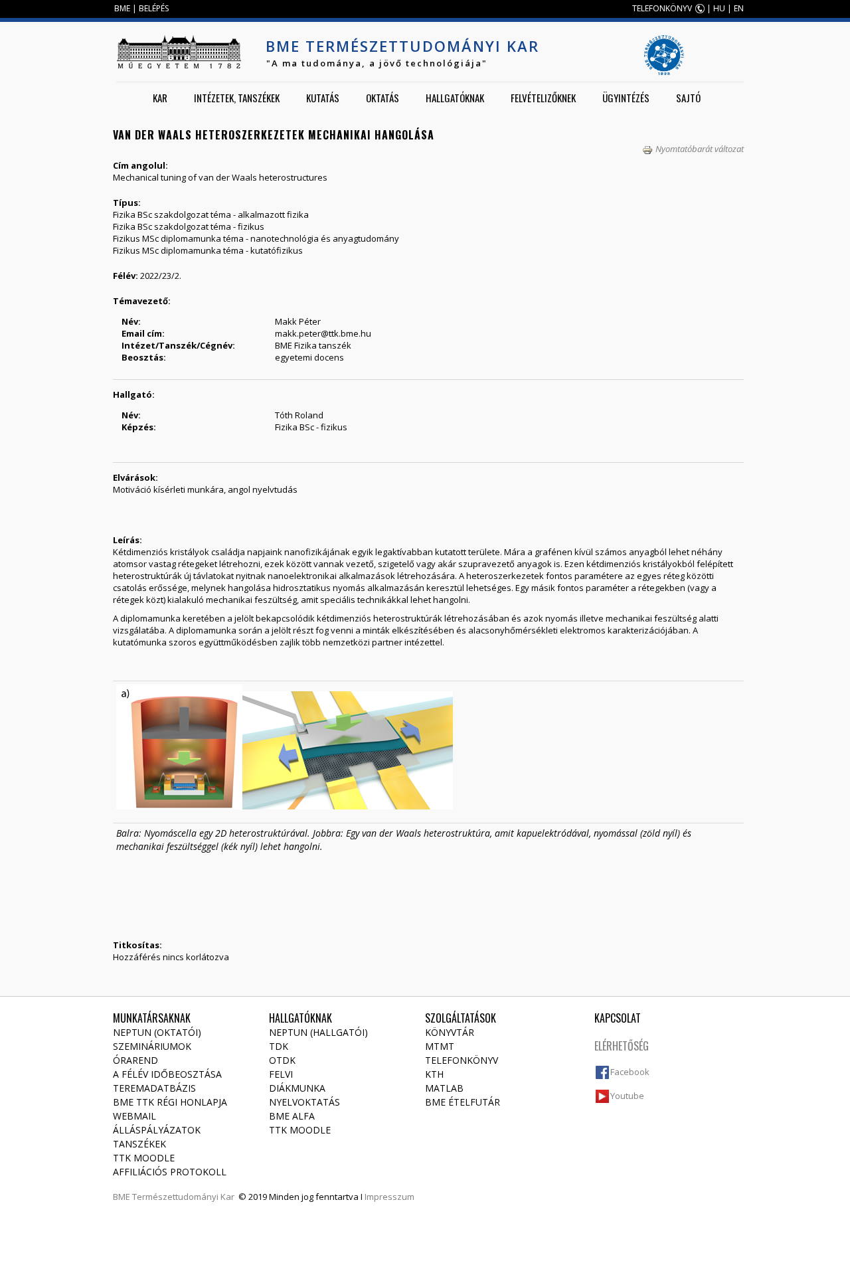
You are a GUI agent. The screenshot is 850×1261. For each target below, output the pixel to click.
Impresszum (389, 1197)
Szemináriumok (152, 1046)
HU (719, 8)
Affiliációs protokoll (169, 1171)
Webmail (134, 1116)
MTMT (439, 1046)
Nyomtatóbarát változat (699, 149)
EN (739, 8)
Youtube (627, 1096)
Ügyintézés (625, 97)
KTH (434, 1074)
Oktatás (382, 97)
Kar (160, 97)
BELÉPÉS (154, 8)
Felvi (281, 1074)
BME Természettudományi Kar (402, 46)
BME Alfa (292, 1116)
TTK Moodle (144, 1157)
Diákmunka (297, 1088)
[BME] (178, 51)
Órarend (135, 1060)
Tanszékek (139, 1143)
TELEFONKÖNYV (662, 8)
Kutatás (322, 97)
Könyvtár (449, 1032)
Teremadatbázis (154, 1088)
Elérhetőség (621, 1046)
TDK (278, 1046)
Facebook (629, 1072)
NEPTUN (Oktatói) (157, 1032)
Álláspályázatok (157, 1130)
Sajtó (688, 97)
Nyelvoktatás (304, 1102)
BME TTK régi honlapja (170, 1102)
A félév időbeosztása (167, 1074)
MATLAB (444, 1088)
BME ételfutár (462, 1102)
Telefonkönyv (461, 1060)
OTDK (282, 1060)
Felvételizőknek (543, 97)
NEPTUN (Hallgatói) (318, 1032)
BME (122, 8)
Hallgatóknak (455, 97)
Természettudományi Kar (183, 1197)
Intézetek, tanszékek (237, 97)
